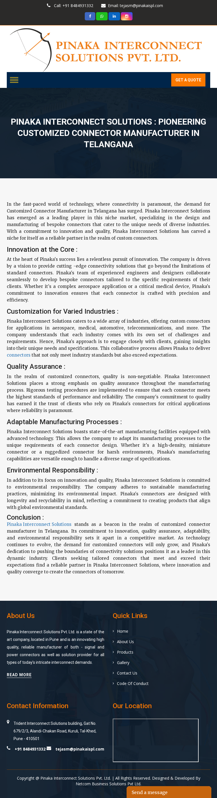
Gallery (123, 662)
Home (122, 631)
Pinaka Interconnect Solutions (39, 524)
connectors (19, 355)
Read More (19, 675)
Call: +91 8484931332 (73, 5)
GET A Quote (188, 80)
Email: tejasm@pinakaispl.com (135, 5)
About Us (125, 641)
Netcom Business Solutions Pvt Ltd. (108, 783)
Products (125, 652)
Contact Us (127, 673)
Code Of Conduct (133, 683)
